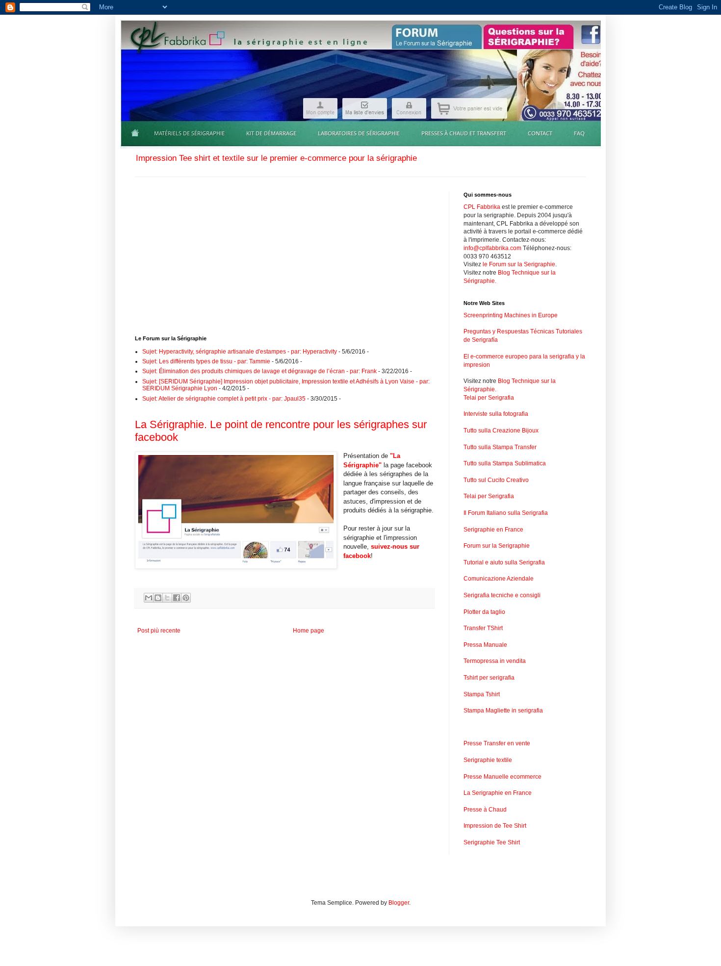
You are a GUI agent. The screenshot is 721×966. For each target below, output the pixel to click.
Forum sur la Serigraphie (497, 545)
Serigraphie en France (493, 529)
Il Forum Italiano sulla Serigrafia (506, 512)
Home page (308, 630)
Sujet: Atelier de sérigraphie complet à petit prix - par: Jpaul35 (224, 398)
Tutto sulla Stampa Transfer (500, 447)
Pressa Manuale (485, 644)
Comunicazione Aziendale (499, 578)
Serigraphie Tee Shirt (492, 842)
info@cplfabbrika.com (492, 248)
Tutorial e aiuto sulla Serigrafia (504, 562)
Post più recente (158, 630)
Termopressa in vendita (495, 661)
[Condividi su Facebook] (176, 598)
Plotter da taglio (484, 612)
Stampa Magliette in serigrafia (503, 710)
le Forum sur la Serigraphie (519, 264)
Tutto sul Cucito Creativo (496, 480)
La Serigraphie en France (498, 792)
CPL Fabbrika (482, 206)
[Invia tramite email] (149, 598)
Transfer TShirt (483, 628)
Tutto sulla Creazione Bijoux (501, 430)
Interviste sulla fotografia (496, 413)
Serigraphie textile (488, 760)
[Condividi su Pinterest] (186, 598)
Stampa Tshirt (482, 694)
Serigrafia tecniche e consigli (502, 595)
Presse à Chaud (485, 809)
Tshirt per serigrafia (489, 677)
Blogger (398, 902)
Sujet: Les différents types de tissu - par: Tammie (206, 361)
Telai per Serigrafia (489, 397)
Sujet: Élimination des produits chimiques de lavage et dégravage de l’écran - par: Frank (259, 371)
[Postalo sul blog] (158, 598)
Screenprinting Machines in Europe (511, 315)
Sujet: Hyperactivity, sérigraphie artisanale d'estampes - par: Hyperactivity (239, 351)
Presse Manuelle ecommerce (502, 776)
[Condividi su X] (167, 598)
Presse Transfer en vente (497, 743)
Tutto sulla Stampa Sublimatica (505, 463)
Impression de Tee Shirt (495, 825)
